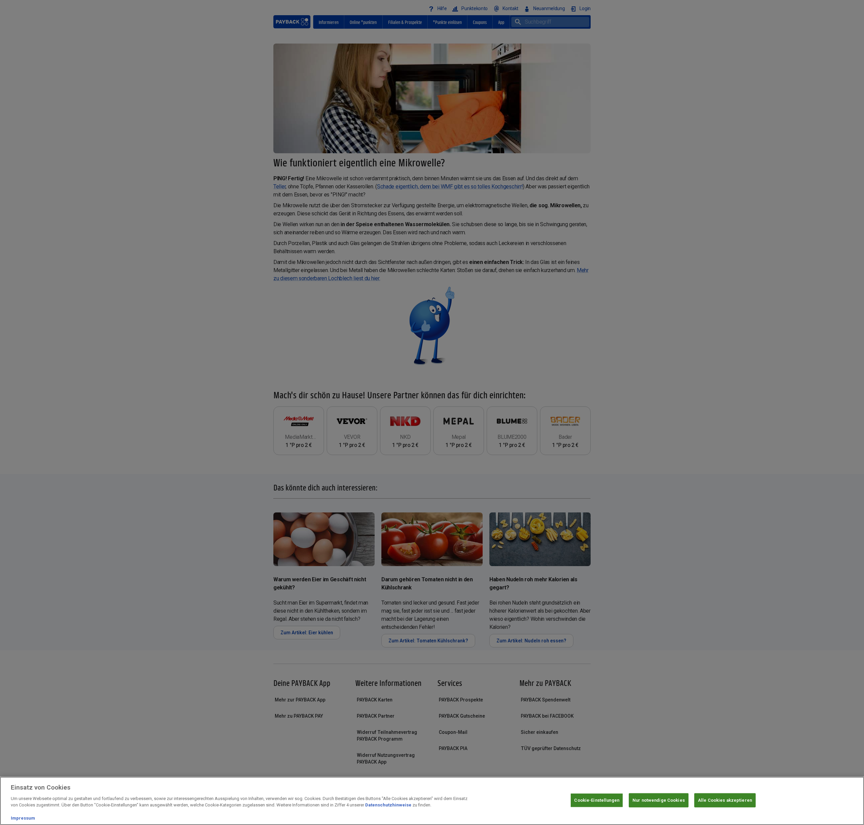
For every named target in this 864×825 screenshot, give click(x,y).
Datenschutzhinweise (388, 804)
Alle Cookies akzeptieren (725, 800)
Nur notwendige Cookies (658, 800)
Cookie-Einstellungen (596, 800)
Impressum (23, 818)
